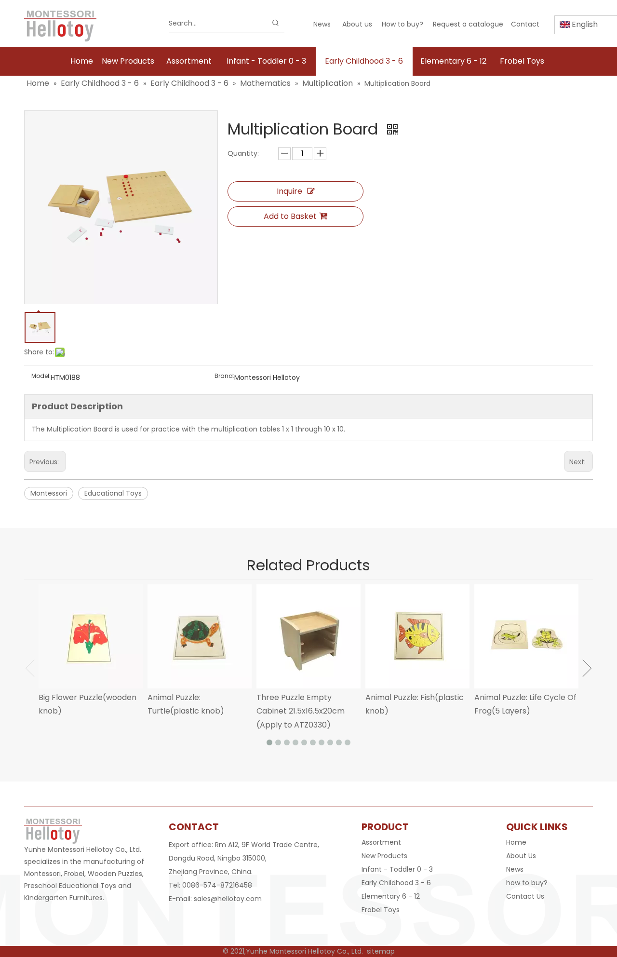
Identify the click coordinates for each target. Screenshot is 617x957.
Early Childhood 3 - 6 (396, 883)
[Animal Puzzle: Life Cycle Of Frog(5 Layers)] (526, 636)
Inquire (289, 191)
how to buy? (527, 883)
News (322, 24)
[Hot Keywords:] (275, 23)
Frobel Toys (381, 910)
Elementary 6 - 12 (391, 896)
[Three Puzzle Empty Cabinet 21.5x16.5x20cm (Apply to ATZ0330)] (308, 636)
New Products (384, 856)
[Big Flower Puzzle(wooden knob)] (91, 636)
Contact (525, 24)
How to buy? (402, 24)
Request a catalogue (468, 24)
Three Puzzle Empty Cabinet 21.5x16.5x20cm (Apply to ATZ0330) (300, 711)
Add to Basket (290, 216)
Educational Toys (113, 493)
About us (357, 24)
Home (516, 842)
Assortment (381, 842)
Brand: (224, 376)
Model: (41, 376)
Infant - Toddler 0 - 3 (397, 869)
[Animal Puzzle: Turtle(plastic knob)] (200, 636)
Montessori (48, 493)
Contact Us (525, 896)
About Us (521, 856)
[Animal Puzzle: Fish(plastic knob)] (417, 636)
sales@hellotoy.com (228, 898)
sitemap (381, 951)
